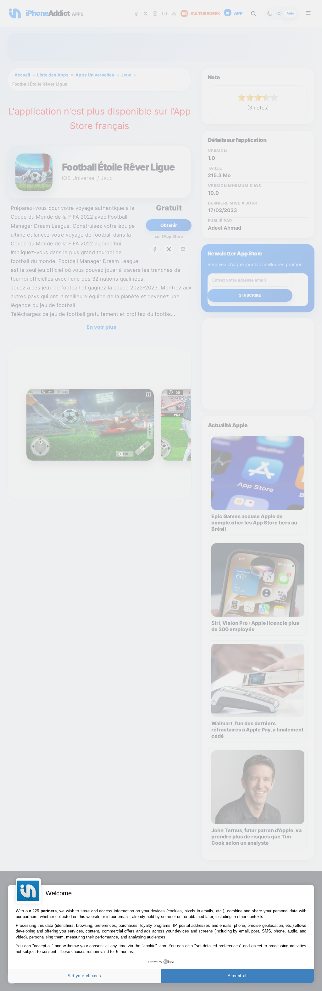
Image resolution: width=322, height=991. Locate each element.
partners (49, 911)
